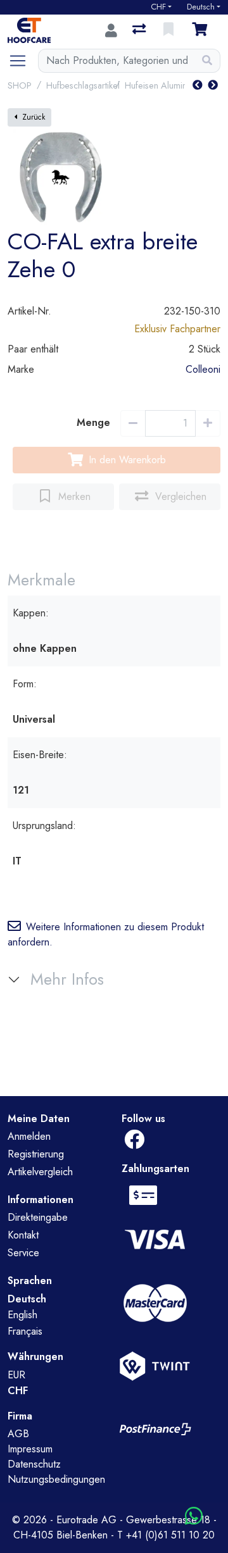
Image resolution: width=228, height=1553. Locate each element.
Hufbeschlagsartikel (83, 85)
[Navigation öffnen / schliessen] (23, 61)
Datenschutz (34, 1464)
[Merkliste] (170, 30)
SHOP (20, 85)
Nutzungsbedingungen (56, 1479)
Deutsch (201, 7)
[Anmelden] (111, 30)
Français (25, 1331)
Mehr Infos (67, 979)
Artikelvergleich (40, 1171)
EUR (16, 1375)
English (22, 1314)
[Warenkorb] (202, 30)
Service (23, 1252)
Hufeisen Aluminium (162, 85)
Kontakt (23, 1235)
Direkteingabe (38, 1217)
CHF (158, 7)
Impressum (30, 1449)
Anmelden (29, 1136)
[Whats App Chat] (194, 1517)
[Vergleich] (140, 30)
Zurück (33, 117)
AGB (18, 1433)
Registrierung (36, 1154)
